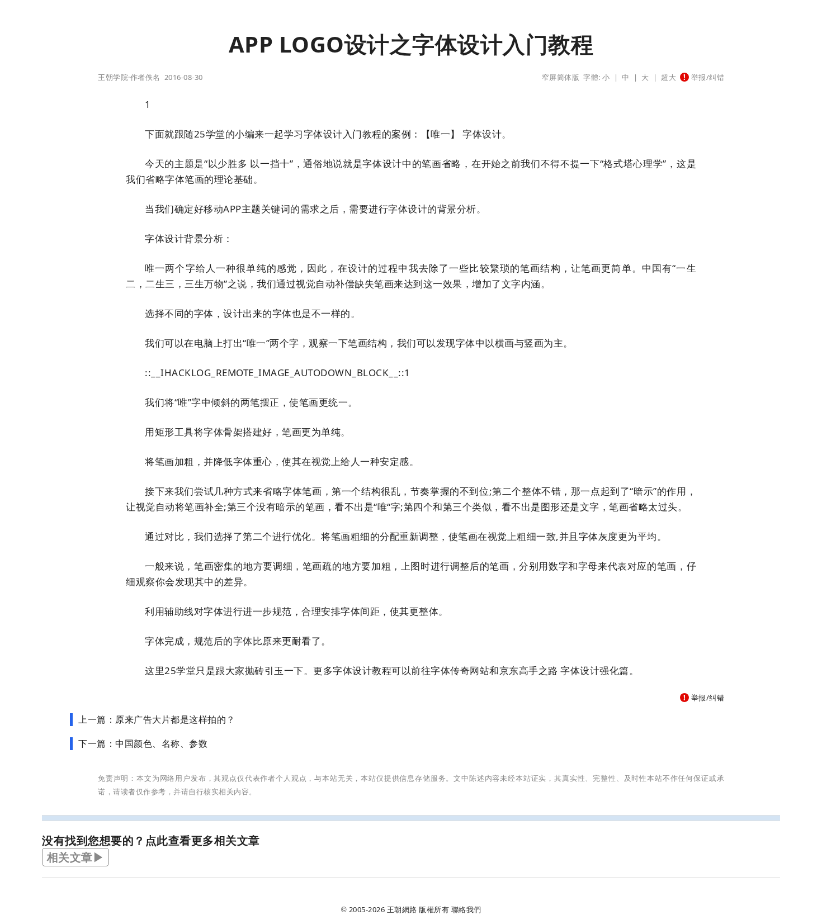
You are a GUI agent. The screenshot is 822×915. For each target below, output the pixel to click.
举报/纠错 (706, 77)
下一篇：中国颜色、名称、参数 (142, 743)
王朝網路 (402, 909)
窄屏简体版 (561, 77)
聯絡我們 (466, 909)
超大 (668, 77)
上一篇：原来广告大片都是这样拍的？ (156, 719)
